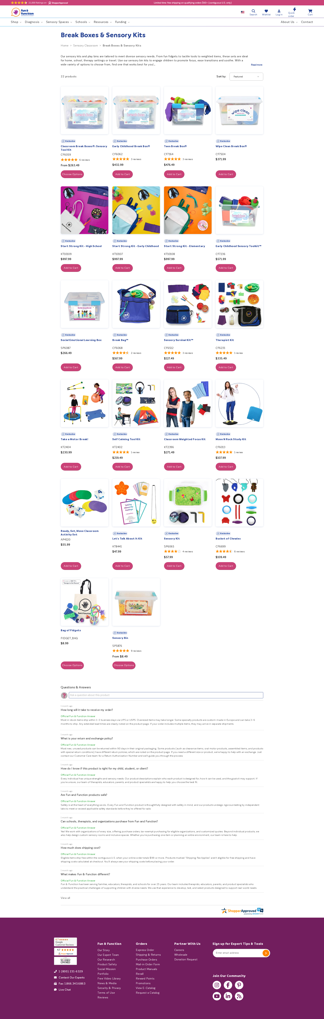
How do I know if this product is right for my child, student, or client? (104, 768)
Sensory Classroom (85, 45)
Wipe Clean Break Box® (231, 146)
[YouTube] (217, 996)
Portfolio (103, 973)
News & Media (107, 983)
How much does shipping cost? (81, 847)
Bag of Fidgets (71, 630)
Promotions (143, 983)
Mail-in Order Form (148, 964)
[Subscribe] (266, 953)
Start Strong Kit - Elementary (184, 246)
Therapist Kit (225, 340)
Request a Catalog (147, 992)
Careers (179, 950)
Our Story (104, 950)
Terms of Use (106, 992)
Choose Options (72, 174)
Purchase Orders (146, 959)
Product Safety (107, 964)
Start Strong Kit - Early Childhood (135, 246)
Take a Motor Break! (74, 439)
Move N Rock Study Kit (231, 439)
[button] (16, 22)
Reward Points (145, 978)
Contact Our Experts (72, 977)
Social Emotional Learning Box (81, 340)
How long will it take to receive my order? (87, 709)
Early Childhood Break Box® (131, 146)
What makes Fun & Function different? (85, 874)
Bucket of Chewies (228, 538)
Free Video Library (109, 978)
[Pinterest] (239, 985)
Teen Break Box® (175, 146)
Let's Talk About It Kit (127, 538)
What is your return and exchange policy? (87, 738)
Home (65, 45)
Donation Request (186, 959)
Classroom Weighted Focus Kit (185, 439)
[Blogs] (239, 996)
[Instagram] (217, 985)
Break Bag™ (120, 340)
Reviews (103, 997)
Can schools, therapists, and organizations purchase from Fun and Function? (109, 821)
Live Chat (65, 989)
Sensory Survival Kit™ (178, 340)
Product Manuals (146, 969)
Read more (256, 65)
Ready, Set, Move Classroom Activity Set (80, 533)
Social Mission (107, 969)
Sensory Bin (120, 638)
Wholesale (180, 954)
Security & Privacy (109, 988)
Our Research (106, 959)
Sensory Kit (172, 538)
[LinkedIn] (228, 996)
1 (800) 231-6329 (71, 971)
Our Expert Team (108, 954)
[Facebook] (228, 985)
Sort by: (221, 76)
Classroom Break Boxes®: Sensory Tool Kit (84, 148)
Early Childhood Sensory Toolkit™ (238, 246)
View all (65, 898)
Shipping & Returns (148, 954)
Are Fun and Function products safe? (84, 794)
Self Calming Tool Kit (126, 439)
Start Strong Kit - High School (81, 246)
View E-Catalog (145, 988)
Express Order (145, 950)
